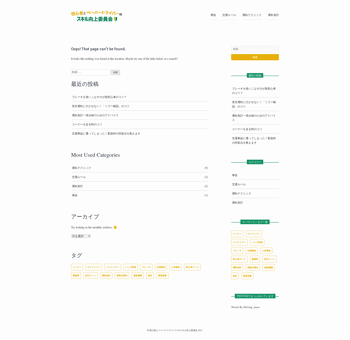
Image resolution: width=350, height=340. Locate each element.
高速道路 (162, 275)
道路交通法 (121, 275)
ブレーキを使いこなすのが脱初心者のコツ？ (99, 97)
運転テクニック (252, 15)
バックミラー (112, 267)
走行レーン (90, 275)
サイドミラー (93, 267)
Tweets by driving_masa (245, 307)
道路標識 (137, 275)
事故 (213, 15)
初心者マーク (192, 267)
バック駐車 (130, 267)
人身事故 (175, 267)
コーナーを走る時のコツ (87, 124)
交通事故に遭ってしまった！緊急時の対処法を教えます (106, 133)
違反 (150, 275)
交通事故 (161, 267)
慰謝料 (76, 275)
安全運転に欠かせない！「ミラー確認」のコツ (100, 106)
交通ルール (229, 15)
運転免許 (273, 15)
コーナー (77, 267)
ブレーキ (146, 267)
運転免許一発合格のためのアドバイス (95, 115)
